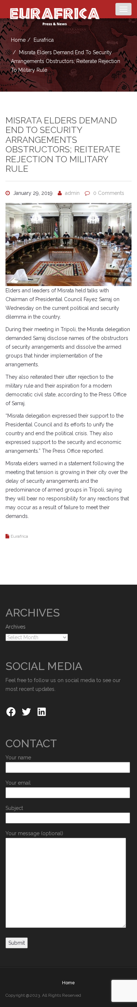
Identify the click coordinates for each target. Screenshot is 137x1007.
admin (72, 193)
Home (18, 40)
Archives (15, 627)
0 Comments (108, 193)
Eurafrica (44, 40)
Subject (14, 808)
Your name (18, 757)
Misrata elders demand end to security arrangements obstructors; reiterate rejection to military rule (63, 144)
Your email (18, 783)
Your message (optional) (34, 833)
